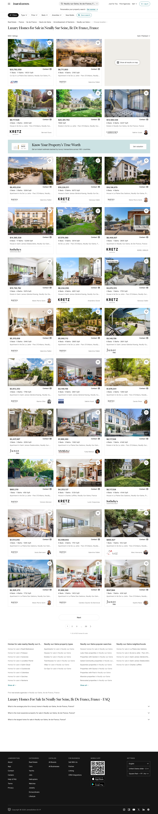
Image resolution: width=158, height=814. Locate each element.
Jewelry (32, 788)
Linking (71, 771)
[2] (90, 626)
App (9, 766)
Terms (10, 783)
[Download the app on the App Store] (98, 779)
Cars (30, 766)
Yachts (31, 771)
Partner (71, 766)
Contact (11, 771)
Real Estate (12, 22)
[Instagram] (124, 809)
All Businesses (54, 766)
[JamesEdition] (21, 4)
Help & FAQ (12, 779)
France (21, 22)
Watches (32, 783)
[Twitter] (138, 809)
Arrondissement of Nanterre (63, 22)
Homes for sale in (21, 649)
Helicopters (33, 779)
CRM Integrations (75, 775)
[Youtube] (134, 809)
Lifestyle (32, 796)
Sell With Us (72, 762)
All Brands (52, 762)
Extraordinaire (34, 792)
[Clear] (97, 4)
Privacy (11, 788)
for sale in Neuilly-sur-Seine (59, 649)
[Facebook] (129, 809)
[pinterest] (148, 809)
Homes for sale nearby (25, 644)
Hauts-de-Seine (45, 22)
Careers (11, 775)
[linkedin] (143, 809)
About (10, 762)
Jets (30, 775)
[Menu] (9, 4)
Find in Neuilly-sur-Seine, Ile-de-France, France (33, 693)
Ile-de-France (31, 22)
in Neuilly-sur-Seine (96, 653)
